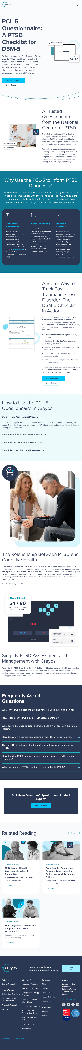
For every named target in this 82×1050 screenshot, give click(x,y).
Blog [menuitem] (44, 984)
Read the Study (41, 805)
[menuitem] (8, 980)
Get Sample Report (13, 80)
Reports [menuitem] (5, 1009)
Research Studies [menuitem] (49, 997)
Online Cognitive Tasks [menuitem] (11, 994)
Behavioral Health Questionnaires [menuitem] (9, 999)
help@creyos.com (69, 999)
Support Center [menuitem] (48, 1001)
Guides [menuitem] (45, 988)
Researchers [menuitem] (27, 1028)
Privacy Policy (7, 1038)
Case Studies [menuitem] (47, 992)
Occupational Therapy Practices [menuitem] (30, 993)
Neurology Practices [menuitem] (30, 984)
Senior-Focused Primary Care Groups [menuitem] (30, 1011)
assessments (18, 249)
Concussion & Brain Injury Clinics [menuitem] (29, 1000)
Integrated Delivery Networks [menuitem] (29, 1018)
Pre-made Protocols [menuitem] (9, 1005)
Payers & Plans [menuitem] (28, 1024)
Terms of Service (20, 1038)
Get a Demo (11, 85)
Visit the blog (72, 833)
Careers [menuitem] (45, 1011)
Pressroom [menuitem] (46, 1015)
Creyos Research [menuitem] (8, 984)
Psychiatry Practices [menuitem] (30, 988)
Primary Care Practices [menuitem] (31, 1006)
